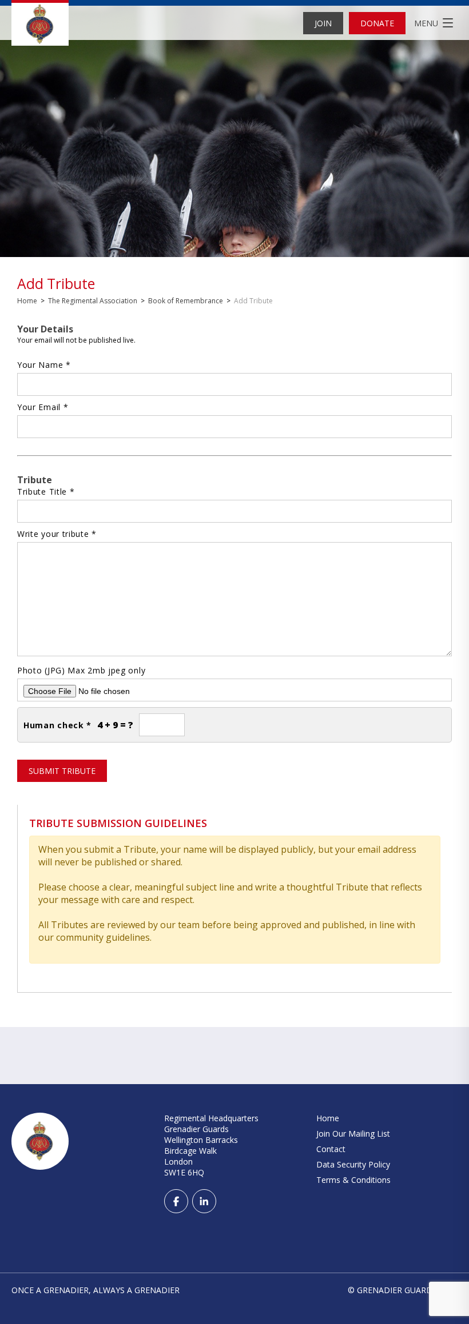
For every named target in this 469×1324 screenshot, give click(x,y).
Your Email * (42, 407)
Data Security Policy (353, 1164)
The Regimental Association (92, 301)
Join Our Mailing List (353, 1133)
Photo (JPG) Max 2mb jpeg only (81, 670)
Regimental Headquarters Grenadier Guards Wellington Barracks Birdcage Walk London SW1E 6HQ (211, 1145)
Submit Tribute (62, 770)
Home (27, 301)
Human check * (57, 725)
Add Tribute (56, 283)
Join (323, 23)
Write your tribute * (57, 533)
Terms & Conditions (353, 1179)
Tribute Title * (46, 491)
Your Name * (44, 364)
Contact (330, 1149)
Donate (377, 23)
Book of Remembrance (185, 301)
